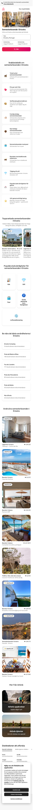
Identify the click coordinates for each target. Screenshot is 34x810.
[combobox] (16, 38)
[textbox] (9, 44)
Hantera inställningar (16, 799)
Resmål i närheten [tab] (7, 749)
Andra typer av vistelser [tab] (22, 749)
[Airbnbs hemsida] (3, 9)
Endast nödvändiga (16, 794)
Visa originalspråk (8, 4)
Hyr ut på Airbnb (24, 9)
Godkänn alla (16, 790)
